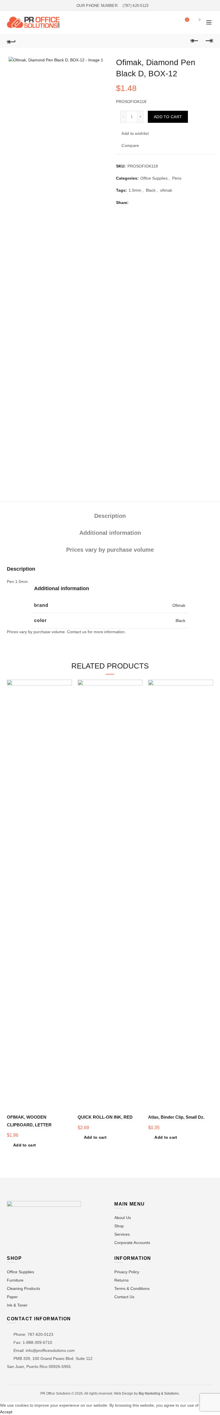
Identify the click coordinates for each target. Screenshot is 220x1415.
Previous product (194, 41)
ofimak (166, 190)
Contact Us (124, 1297)
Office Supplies (154, 178)
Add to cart (168, 116)
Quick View (67, 705)
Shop (119, 1226)
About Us (122, 1217)
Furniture (15, 1280)
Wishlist (187, 19)
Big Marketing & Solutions (159, 1393)
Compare (130, 145)
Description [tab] (110, 516)
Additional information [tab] (110, 533)
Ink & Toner (17, 1305)
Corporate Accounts (132, 1242)
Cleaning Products (23, 1288)
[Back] (11, 41)
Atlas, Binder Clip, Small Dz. (176, 1117)
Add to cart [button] (24, 1145)
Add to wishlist (135, 133)
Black (151, 190)
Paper (12, 1297)
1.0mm (135, 190)
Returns (121, 1280)
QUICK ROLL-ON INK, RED (105, 1117)
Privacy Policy (126, 1272)
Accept (6, 1412)
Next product (209, 41)
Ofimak (178, 605)
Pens (176, 178)
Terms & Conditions (132, 1288)
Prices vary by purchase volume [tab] (110, 550)
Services (122, 1234)
